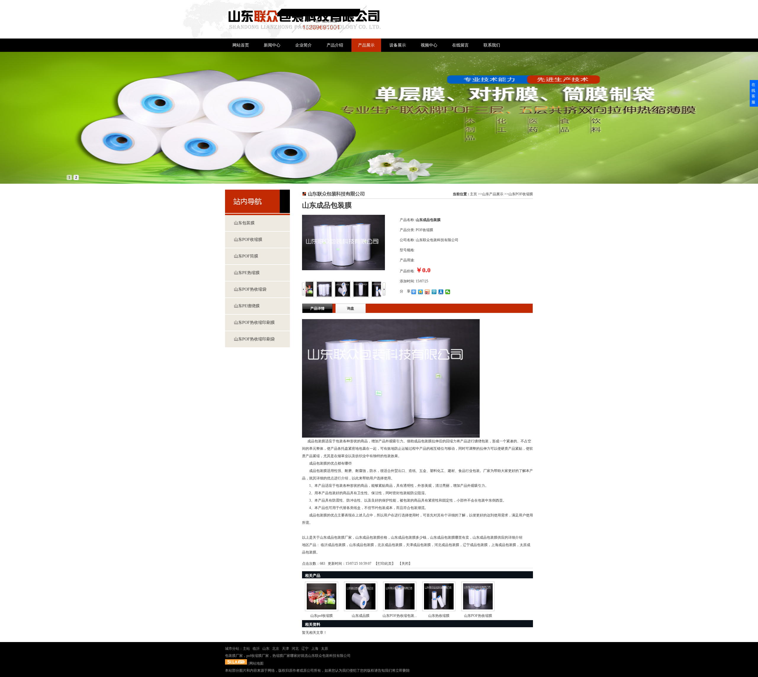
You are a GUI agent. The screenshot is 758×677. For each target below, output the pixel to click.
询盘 (350, 308)
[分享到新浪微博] (427, 291)
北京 (275, 648)
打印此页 (385, 563)
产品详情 (317, 308)
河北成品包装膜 (446, 545)
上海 (314, 648)
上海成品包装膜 (503, 545)
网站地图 (256, 663)
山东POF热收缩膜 (478, 616)
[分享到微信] (447, 291)
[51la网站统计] (236, 663)
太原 (324, 648)
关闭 (405, 563)
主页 (473, 194)
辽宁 (305, 648)
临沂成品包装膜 (333, 545)
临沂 (256, 648)
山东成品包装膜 (361, 545)
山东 (265, 648)
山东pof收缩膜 (321, 616)
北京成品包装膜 (390, 545)
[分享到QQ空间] (420, 291)
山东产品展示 (492, 194)
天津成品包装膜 (418, 545)
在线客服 (753, 93)
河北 (295, 648)
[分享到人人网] (441, 291)
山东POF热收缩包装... (400, 616)
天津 (285, 648)
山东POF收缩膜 (520, 194)
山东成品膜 (361, 616)
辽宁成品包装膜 (475, 545)
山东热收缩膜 (438, 616)
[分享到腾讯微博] (434, 291)
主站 (246, 648)
